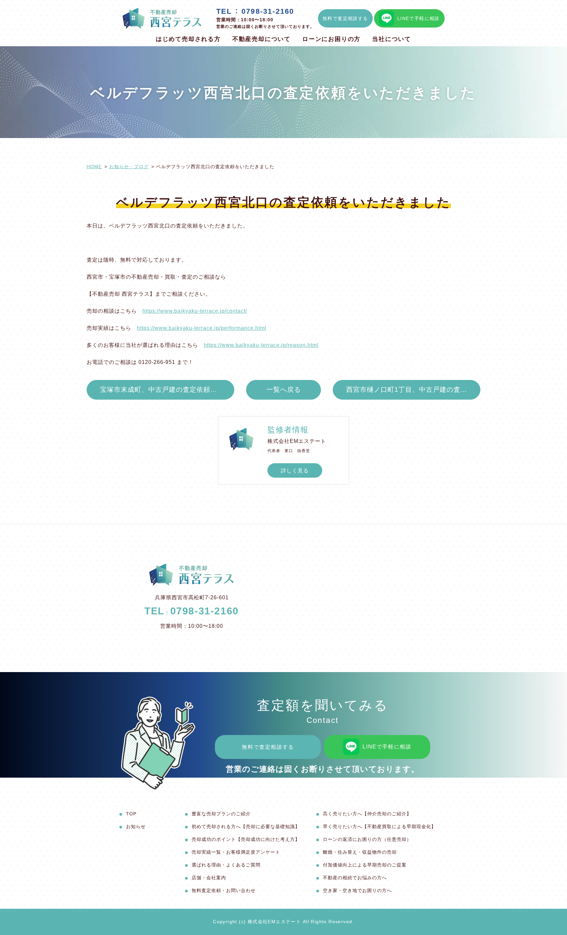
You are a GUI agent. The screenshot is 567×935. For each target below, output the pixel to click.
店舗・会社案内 (209, 877)
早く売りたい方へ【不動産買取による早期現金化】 (379, 826)
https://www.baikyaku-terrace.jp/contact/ (194, 311)
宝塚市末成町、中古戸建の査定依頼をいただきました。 (167, 389)
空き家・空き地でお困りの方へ (357, 890)
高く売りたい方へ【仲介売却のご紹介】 (367, 813)
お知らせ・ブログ (129, 166)
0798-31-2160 (268, 11)
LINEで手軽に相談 (418, 18)
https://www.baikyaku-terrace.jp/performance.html (201, 328)
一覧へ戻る (283, 389)
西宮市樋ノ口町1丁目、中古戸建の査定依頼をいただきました (413, 389)
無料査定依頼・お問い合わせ (224, 890)
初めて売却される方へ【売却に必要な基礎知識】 (246, 826)
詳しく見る (295, 470)
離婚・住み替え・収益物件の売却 (360, 852)
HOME (94, 166)
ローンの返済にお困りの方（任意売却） (367, 839)
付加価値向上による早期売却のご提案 (365, 864)
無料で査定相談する (345, 18)
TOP (131, 813)
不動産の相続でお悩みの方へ (355, 877)
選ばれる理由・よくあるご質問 (226, 864)
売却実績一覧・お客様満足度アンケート (236, 852)
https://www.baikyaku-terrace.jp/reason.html (261, 345)
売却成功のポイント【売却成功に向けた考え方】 (246, 839)
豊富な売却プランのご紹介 (221, 813)
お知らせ (136, 826)
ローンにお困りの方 (331, 39)
